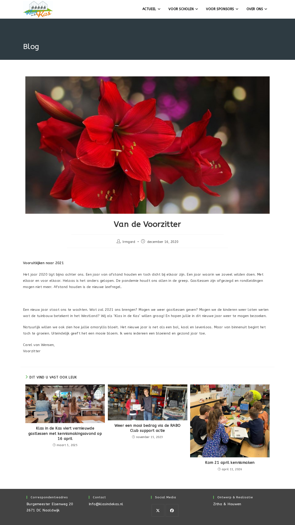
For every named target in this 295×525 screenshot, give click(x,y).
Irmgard (129, 242)
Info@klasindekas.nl (106, 504)
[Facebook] (172, 510)
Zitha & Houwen (227, 504)
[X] (158, 510)
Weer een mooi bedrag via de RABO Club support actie (148, 428)
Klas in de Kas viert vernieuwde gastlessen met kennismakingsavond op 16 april (65, 433)
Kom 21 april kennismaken (230, 462)
